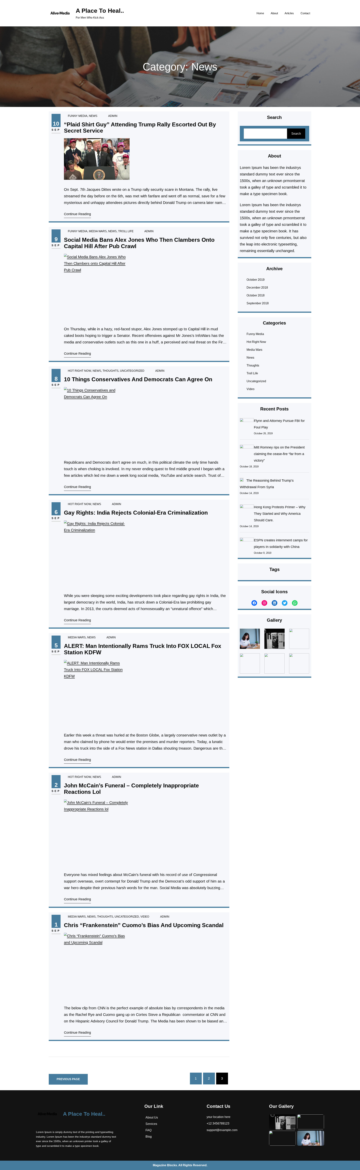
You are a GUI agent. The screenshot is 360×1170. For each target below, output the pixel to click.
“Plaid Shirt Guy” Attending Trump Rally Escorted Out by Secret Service (140, 127)
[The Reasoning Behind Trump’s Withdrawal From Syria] (242, 481)
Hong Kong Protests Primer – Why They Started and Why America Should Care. (279, 513)
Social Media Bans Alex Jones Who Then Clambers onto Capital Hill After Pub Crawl (139, 243)
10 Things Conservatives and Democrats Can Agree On (138, 379)
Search (296, 133)
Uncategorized (132, 370)
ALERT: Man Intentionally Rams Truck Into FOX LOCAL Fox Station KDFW (142, 649)
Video (144, 916)
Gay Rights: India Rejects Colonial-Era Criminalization (136, 513)
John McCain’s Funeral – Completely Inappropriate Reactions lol (131, 788)
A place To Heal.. (100, 10)
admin (112, 115)
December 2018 (257, 287)
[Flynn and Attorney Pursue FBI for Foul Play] (247, 425)
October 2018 (256, 295)
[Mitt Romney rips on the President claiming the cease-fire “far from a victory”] (247, 452)
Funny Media (77, 115)
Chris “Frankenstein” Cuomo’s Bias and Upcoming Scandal (144, 925)
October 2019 (256, 279)
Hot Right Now (79, 370)
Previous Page (68, 1079)
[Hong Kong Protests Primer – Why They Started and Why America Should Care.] (247, 511)
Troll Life (126, 231)
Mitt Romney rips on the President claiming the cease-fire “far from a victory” (279, 453)
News (93, 115)
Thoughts (110, 370)
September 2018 (258, 303)
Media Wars (98, 231)
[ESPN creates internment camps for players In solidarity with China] (247, 544)
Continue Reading (77, 214)
